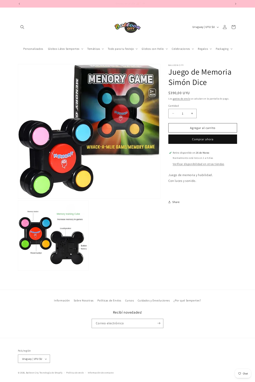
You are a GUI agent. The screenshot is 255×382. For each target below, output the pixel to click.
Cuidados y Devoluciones (154, 300)
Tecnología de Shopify (51, 372)
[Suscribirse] (158, 323)
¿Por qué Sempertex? (187, 300)
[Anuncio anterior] (19, 4)
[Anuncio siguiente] (235, 4)
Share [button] (176, 202)
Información (62, 300)
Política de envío (75, 372)
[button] (22, 27)
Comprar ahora (203, 139)
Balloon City (32, 372)
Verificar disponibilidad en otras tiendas (198, 164)
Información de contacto (101, 372)
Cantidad (173, 105)
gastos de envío (181, 98)
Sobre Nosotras (84, 300)
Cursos (129, 300)
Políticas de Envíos (109, 300)
